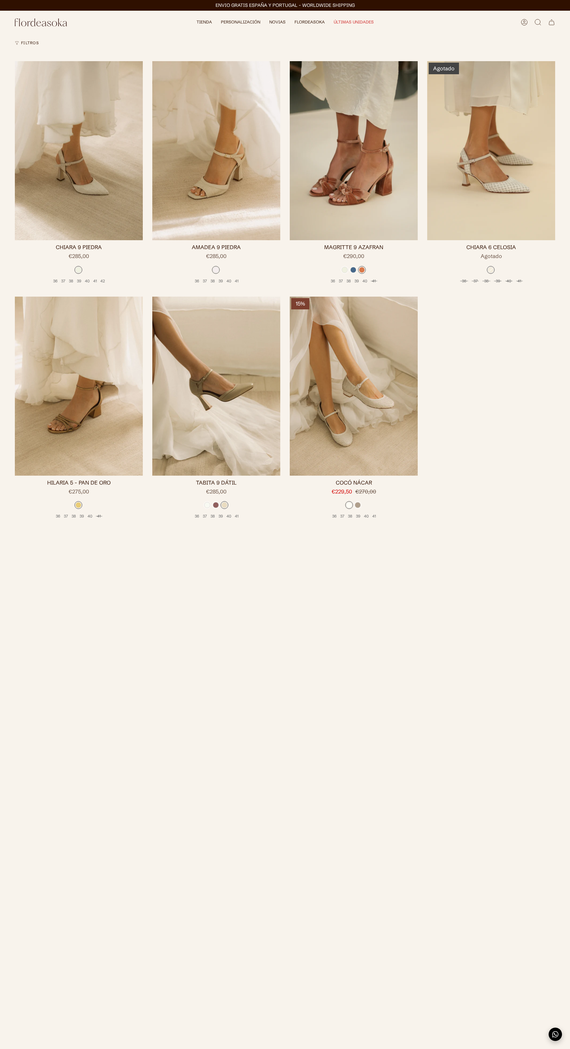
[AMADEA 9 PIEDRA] (216, 150)
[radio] (78, 270)
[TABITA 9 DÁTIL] (216, 386)
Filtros (30, 42)
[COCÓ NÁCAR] (354, 386)
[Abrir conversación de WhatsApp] (555, 1034)
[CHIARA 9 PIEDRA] (79, 150)
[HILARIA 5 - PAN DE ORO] (79, 386)
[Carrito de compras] (551, 22)
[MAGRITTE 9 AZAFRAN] (354, 150)
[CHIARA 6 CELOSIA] (491, 150)
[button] (204, 22)
